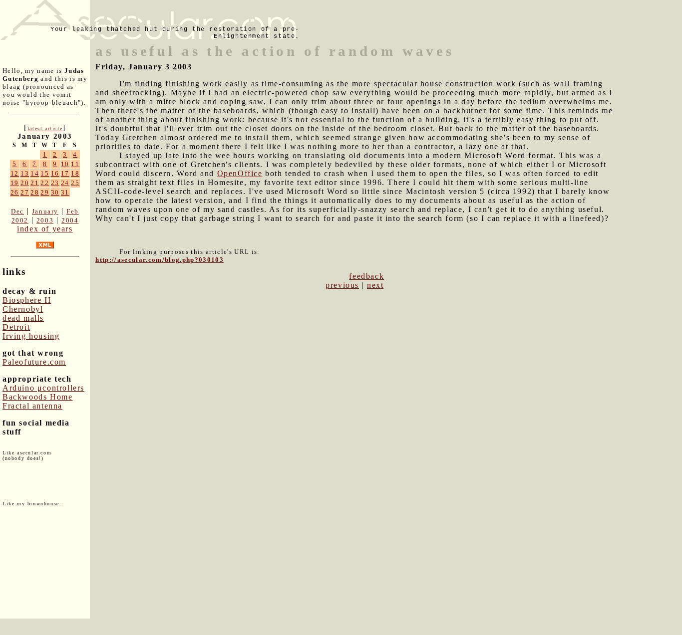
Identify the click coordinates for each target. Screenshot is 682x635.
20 (24, 183)
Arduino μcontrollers (43, 388)
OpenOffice (240, 173)
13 (24, 173)
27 (24, 192)
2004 (69, 220)
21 (34, 183)
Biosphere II (26, 300)
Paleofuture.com (34, 362)
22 (44, 183)
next (375, 285)
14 (34, 173)
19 (14, 183)
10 (65, 164)
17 (65, 173)
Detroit (16, 327)
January (45, 211)
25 (75, 183)
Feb (72, 211)
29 (44, 192)
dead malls (23, 318)
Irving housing (30, 336)
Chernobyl (22, 309)
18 (75, 173)
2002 (19, 220)
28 (34, 192)
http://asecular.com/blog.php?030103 (159, 259)
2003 (44, 220)
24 (65, 183)
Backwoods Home (37, 397)
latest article (44, 128)
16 (55, 173)
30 (55, 192)
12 (14, 173)
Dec (17, 211)
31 (65, 192)
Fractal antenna (32, 406)
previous (342, 285)
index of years (44, 228)
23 (55, 183)
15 (44, 173)
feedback (366, 276)
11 (75, 164)
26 (14, 192)
